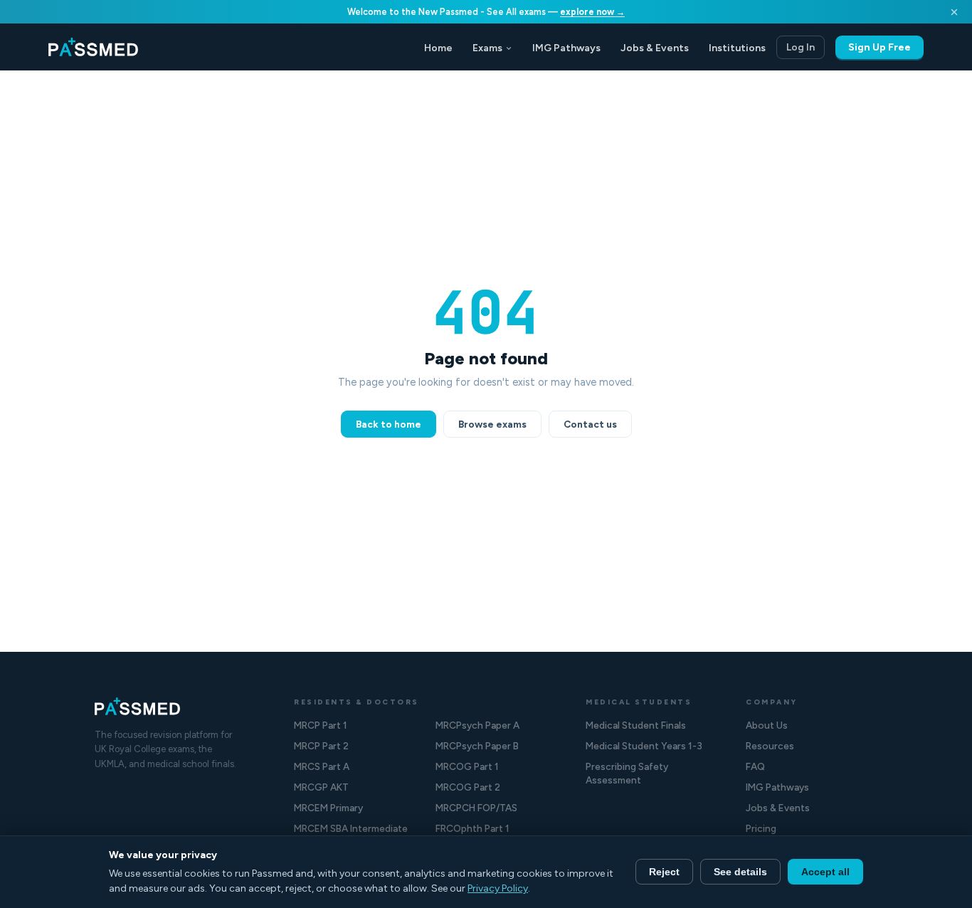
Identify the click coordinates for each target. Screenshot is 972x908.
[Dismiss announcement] (954, 12)
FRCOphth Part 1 (472, 828)
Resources (770, 745)
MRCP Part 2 (321, 745)
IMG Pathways (566, 48)
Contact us (590, 424)
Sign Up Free (879, 47)
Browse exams (492, 424)
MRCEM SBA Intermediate (351, 828)
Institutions (737, 48)
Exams (487, 48)
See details (740, 871)
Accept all (825, 871)
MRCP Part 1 (320, 725)
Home (438, 48)
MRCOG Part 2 (467, 787)
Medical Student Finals (636, 725)
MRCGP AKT (321, 787)
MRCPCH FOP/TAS (476, 807)
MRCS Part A (321, 766)
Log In (800, 47)
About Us (767, 725)
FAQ (755, 766)
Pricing (761, 828)
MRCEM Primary (328, 807)
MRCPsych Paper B (477, 745)
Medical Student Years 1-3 (644, 745)
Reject (664, 871)
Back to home (388, 424)
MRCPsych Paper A (477, 725)
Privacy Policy (497, 888)
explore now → (592, 11)
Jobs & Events (654, 48)
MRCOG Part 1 (467, 766)
